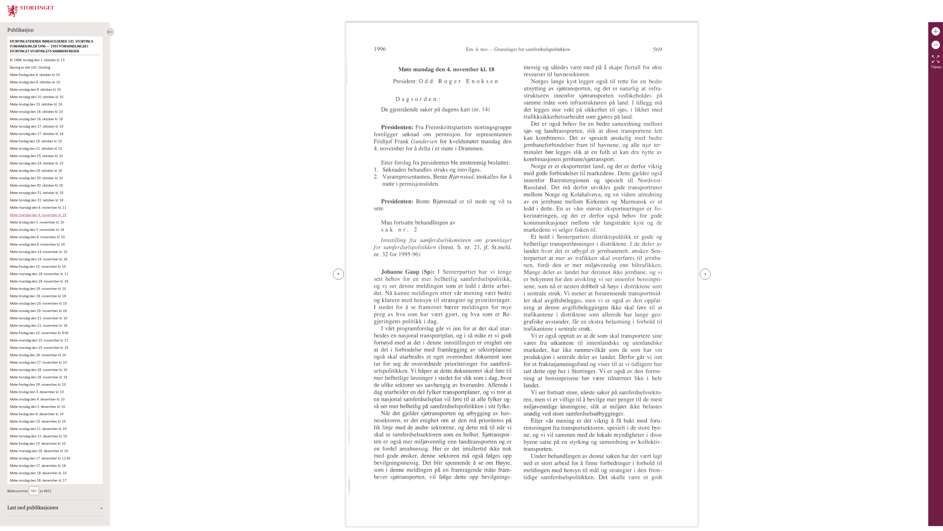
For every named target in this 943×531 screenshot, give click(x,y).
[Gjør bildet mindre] (935, 45)
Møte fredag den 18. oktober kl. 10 (36, 141)
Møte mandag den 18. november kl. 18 (39, 281)
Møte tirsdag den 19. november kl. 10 (38, 288)
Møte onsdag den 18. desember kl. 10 (38, 473)
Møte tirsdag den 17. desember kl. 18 (38, 465)
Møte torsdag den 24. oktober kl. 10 (36, 163)
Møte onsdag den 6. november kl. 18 (37, 244)
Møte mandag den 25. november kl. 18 (39, 347)
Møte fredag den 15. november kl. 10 (38, 266)
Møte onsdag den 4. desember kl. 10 (37, 399)
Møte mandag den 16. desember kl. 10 (39, 450)
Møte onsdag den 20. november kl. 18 (38, 310)
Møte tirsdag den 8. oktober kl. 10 (35, 82)
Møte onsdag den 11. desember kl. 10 (38, 428)
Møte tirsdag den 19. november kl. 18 (38, 296)
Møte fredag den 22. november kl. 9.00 (39, 332)
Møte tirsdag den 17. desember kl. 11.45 (40, 458)
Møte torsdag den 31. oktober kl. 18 (36, 200)
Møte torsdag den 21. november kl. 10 (38, 318)
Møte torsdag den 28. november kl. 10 (38, 369)
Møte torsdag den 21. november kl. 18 (38, 325)
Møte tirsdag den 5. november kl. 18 (37, 229)
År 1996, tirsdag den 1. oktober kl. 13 (37, 60)
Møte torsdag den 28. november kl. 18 (38, 377)
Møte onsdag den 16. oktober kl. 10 (36, 111)
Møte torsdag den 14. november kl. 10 (38, 251)
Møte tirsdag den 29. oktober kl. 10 (36, 170)
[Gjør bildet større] (935, 31)
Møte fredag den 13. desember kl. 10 (38, 443)
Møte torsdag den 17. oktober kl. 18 (36, 133)
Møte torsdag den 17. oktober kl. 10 (36, 126)
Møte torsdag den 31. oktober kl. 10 (36, 192)
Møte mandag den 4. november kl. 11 (38, 207)
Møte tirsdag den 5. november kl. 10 (37, 222)
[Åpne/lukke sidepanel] (110, 32)
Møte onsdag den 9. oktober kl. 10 (35, 89)
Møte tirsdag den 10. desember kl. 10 (38, 421)
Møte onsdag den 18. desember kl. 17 (38, 480)
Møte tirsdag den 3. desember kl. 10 (37, 391)
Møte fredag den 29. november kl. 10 (38, 384)
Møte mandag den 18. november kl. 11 (39, 273)
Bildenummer (17, 490)
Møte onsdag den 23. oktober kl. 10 (36, 155)
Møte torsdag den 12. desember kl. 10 (38, 436)
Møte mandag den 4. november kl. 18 (38, 214)
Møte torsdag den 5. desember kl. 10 (37, 406)
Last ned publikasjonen (32, 508)
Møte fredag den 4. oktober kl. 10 (35, 74)
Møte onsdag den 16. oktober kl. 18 (36, 119)
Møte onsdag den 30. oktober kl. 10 (36, 178)
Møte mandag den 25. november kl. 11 (39, 340)
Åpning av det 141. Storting (30, 67)
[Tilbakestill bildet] (936, 59)
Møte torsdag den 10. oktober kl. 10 (36, 96)
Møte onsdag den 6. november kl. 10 (37, 237)
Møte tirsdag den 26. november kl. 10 (38, 355)
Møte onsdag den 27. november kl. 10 (38, 362)
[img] (30, 10)
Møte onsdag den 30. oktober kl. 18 (36, 185)
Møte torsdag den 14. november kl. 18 (38, 259)
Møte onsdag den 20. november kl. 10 (38, 303)
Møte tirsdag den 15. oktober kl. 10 (36, 104)
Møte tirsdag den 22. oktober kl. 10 (36, 148)
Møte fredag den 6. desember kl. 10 (37, 414)
